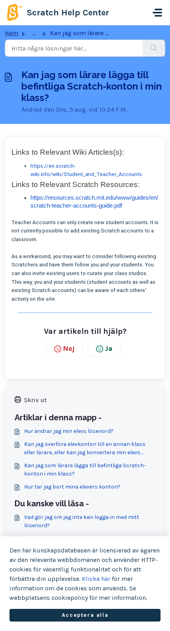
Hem (11, 33)
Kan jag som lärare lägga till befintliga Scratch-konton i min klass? (85, 469)
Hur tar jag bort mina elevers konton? (72, 486)
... (34, 33)
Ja (109, 348)
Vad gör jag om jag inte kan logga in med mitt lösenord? (81, 521)
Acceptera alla (85, 615)
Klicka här (96, 578)
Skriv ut (35, 400)
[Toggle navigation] (157, 13)
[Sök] (154, 48)
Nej (69, 348)
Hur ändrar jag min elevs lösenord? (68, 431)
